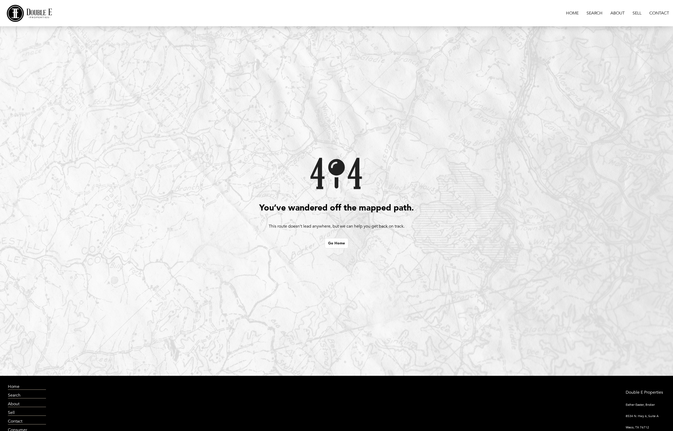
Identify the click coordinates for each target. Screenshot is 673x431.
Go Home (336, 243)
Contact (659, 13)
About (617, 13)
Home (572, 13)
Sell (637, 13)
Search (595, 13)
